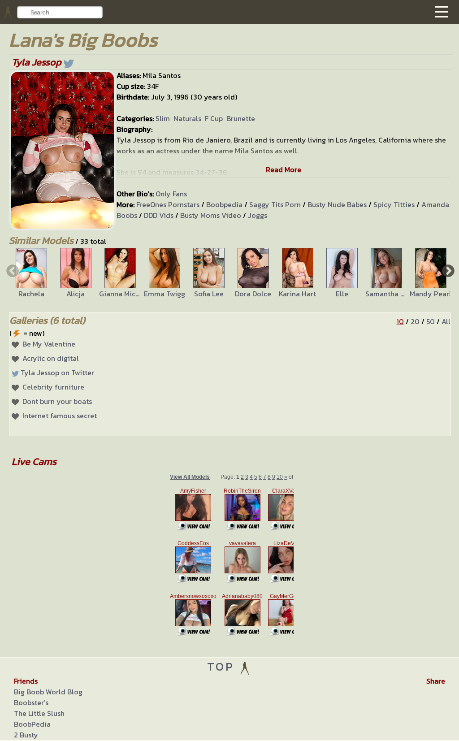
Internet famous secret (59, 415)
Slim (163, 118)
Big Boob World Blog (48, 691)
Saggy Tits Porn (275, 204)
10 (400, 321)
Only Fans (171, 193)
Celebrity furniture (53, 386)
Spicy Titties (394, 204)
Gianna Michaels (126, 293)
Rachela (31, 293)
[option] (31, 273)
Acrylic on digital (50, 358)
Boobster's (31, 702)
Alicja (75, 293)
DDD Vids (158, 215)
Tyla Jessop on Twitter (57, 372)
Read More (283, 169)
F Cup (214, 118)
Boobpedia (224, 204)
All (446, 321)
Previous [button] (11, 270)
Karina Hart (297, 293)
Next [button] (447, 270)
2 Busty (26, 734)
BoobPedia (32, 724)
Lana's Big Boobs (83, 39)
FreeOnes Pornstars (167, 204)
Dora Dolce (253, 293)
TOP (223, 666)
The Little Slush (39, 713)
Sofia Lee (209, 293)
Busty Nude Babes (337, 204)
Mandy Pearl (430, 293)
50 (430, 321)
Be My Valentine (48, 343)
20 (415, 321)
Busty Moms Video (210, 215)
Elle (342, 293)
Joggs (257, 215)
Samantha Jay (388, 293)
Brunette (240, 118)
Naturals (187, 118)
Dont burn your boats (57, 401)
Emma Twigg (164, 293)
